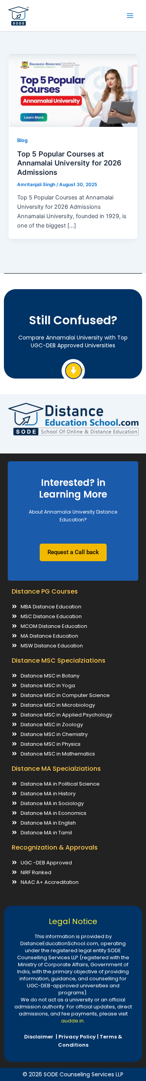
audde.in (72, 1020)
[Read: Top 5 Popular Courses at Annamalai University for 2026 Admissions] (73, 90)
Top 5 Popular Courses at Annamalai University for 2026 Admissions (69, 162)
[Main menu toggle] (130, 15)
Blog (22, 140)
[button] (73, 552)
